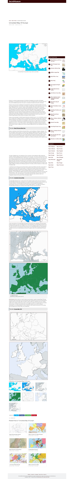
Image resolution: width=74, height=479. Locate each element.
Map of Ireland (59, 155)
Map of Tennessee (60, 165)
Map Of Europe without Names (15, 434)
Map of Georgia (51, 155)
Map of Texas (51, 167)
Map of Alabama (52, 146)
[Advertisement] (37, 12)
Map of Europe (12, 24)
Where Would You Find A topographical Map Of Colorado (55, 98)
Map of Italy (51, 157)
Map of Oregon (59, 162)
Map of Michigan (60, 157)
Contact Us (32, 474)
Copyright (36, 474)
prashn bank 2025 (46, 477)
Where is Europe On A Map (34, 464)
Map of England (60, 150)
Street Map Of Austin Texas (56, 126)
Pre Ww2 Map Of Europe (33, 449)
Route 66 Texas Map (55, 122)
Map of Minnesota (52, 159)
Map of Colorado (52, 150)
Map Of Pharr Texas (54, 76)
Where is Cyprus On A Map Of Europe (36, 434)
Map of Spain (51, 165)
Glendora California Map (55, 68)
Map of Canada (59, 148)
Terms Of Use (41, 474)
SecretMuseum (15, 1)
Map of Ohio (51, 162)
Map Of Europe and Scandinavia (15, 449)
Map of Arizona (60, 146)
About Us (44, 474)
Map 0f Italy (53, 80)
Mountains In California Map (56, 138)
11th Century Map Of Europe (14, 464)
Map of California (52, 148)
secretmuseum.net (12, 299)
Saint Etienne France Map (56, 92)
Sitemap (29, 474)
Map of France (59, 153)
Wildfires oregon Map (55, 72)
